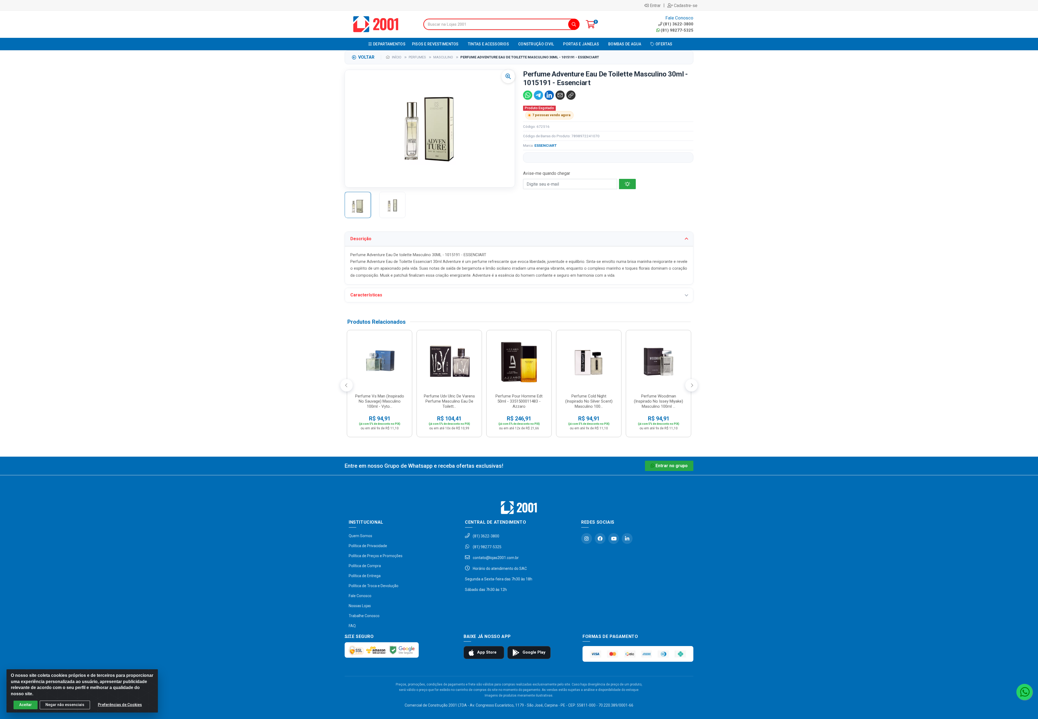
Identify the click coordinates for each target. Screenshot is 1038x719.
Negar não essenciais (64, 705)
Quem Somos (360, 536)
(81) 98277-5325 (677, 30)
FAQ (352, 626)
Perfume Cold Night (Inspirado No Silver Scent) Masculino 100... (589, 401)
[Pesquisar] (574, 24)
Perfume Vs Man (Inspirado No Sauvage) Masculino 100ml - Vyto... (379, 401)
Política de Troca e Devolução (373, 586)
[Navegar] (346, 385)
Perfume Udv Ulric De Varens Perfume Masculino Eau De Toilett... (449, 401)
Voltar (366, 57)
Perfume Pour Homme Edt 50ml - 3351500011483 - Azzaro (519, 401)
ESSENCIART (545, 145)
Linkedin (627, 538)
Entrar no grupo (672, 465)
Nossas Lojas (360, 606)
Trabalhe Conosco (364, 616)
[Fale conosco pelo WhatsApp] (1024, 692)
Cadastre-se (685, 5)
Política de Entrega (365, 576)
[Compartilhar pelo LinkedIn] (549, 95)
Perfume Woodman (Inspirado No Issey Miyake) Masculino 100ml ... (658, 401)
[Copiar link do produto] (570, 95)
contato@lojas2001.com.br (495, 558)
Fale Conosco (360, 596)
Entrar (655, 5)
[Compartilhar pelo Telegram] (538, 95)
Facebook (600, 538)
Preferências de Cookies (120, 705)
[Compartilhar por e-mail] (560, 95)
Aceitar (25, 705)
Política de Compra (365, 566)
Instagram (586, 538)
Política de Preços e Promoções (375, 556)
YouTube (613, 538)
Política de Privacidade (368, 546)
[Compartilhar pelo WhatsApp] (527, 95)
